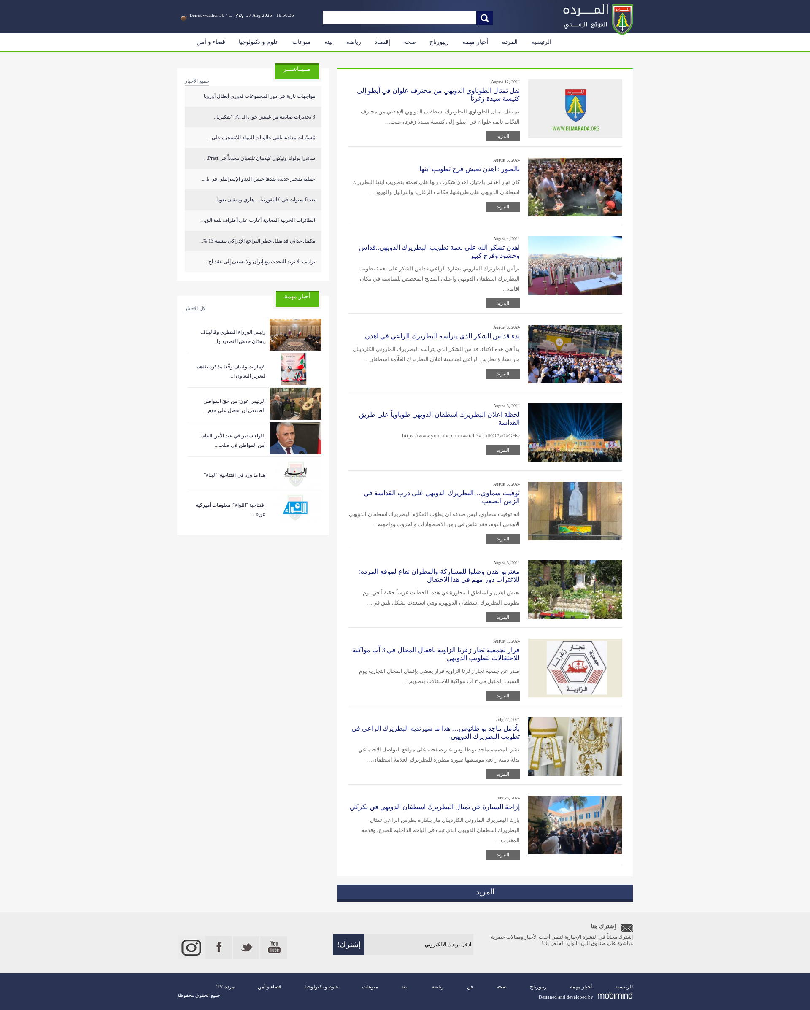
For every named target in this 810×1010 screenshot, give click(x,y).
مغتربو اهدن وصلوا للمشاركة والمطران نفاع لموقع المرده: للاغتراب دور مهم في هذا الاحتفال (439, 575)
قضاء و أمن (211, 42)
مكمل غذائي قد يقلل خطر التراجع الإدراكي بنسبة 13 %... (257, 241)
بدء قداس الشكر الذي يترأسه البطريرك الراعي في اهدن (442, 336)
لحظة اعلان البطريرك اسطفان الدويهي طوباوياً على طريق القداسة (439, 418)
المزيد (503, 136)
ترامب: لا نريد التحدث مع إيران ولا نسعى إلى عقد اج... (260, 262)
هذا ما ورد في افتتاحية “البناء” (234, 475)
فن (470, 987)
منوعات (301, 42)
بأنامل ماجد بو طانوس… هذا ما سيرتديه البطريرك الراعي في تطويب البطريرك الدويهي (435, 732)
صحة (410, 42)
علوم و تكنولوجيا (259, 42)
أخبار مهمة (475, 42)
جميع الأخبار (197, 81)
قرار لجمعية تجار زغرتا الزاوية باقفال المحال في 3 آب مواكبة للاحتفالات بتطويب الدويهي (436, 654)
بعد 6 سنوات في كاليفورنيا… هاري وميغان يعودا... (264, 200)
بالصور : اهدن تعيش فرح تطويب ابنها (469, 169)
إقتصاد (382, 42)
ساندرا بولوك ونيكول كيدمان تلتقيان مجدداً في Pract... (259, 158)
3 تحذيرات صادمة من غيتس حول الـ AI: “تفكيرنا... (264, 117)
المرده (510, 42)
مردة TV (225, 987)
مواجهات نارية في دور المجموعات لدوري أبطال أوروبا (259, 96)
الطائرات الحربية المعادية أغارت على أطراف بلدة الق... (258, 220)
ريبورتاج (439, 42)
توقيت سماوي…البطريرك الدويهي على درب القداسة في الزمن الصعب (442, 497)
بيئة (328, 42)
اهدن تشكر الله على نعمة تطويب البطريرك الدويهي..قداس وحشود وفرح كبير (439, 251)
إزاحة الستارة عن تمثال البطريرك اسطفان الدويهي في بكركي (435, 806)
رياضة (353, 42)
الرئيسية (541, 42)
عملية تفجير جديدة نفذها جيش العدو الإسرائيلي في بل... (257, 179)
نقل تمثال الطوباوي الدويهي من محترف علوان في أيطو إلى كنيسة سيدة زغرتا (438, 94)
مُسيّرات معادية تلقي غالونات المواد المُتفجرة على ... (261, 137)
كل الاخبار (195, 308)
